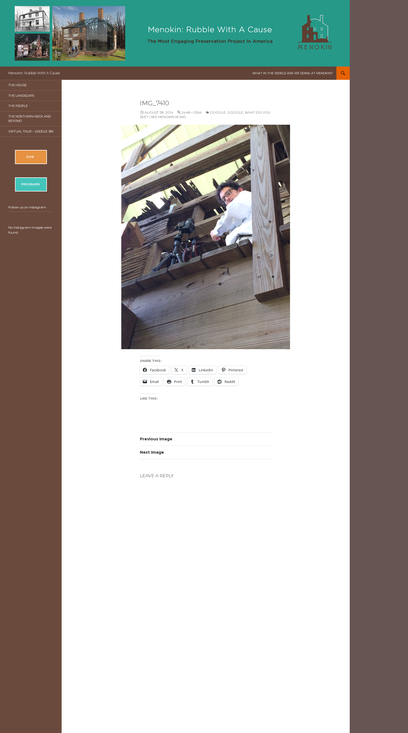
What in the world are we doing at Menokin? (292, 73)
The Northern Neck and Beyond (29, 118)
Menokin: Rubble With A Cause (34, 73)
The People (18, 106)
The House (17, 85)
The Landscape (21, 96)
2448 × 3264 (192, 112)
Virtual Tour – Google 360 (30, 131)
